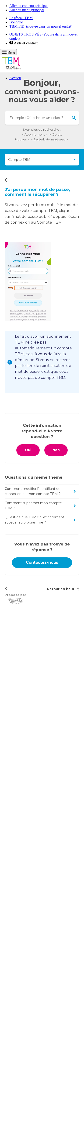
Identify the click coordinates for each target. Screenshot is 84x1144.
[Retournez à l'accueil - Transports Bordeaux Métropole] (11, 70)
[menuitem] (46, 78)
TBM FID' (40, 26)
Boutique (16, 22)
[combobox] (42, 118)
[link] (42, 562)
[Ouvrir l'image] (28, 281)
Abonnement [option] (34, 134)
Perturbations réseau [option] (50, 139)
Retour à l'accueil (6, 180)
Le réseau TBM (21, 18)
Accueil (15, 78)
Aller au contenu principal (28, 6)
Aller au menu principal (26, 10)
